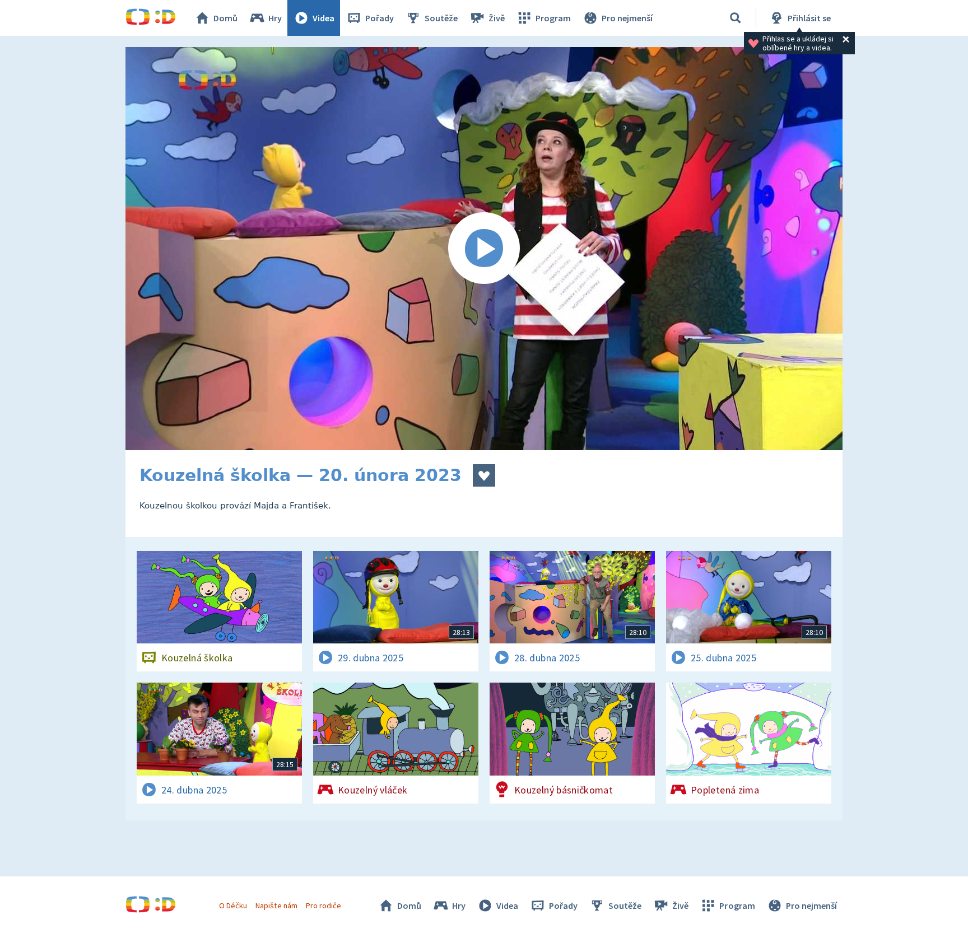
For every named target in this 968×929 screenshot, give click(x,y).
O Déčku (233, 905)
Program (553, 18)
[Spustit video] (484, 248)
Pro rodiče (323, 905)
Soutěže (441, 18)
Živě (496, 18)
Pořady (379, 18)
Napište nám (276, 905)
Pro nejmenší (627, 18)
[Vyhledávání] (735, 18)
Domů (225, 18)
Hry (275, 18)
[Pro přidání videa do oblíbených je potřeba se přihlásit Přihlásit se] (484, 475)
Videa (323, 18)
